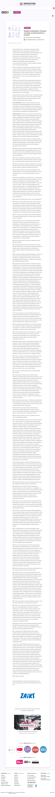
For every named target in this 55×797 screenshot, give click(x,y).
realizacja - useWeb (12, 793)
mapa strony (52, 792)
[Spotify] (7, 12)
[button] (53, 16)
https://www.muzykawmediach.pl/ (28, 733)
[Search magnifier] (53, 8)
